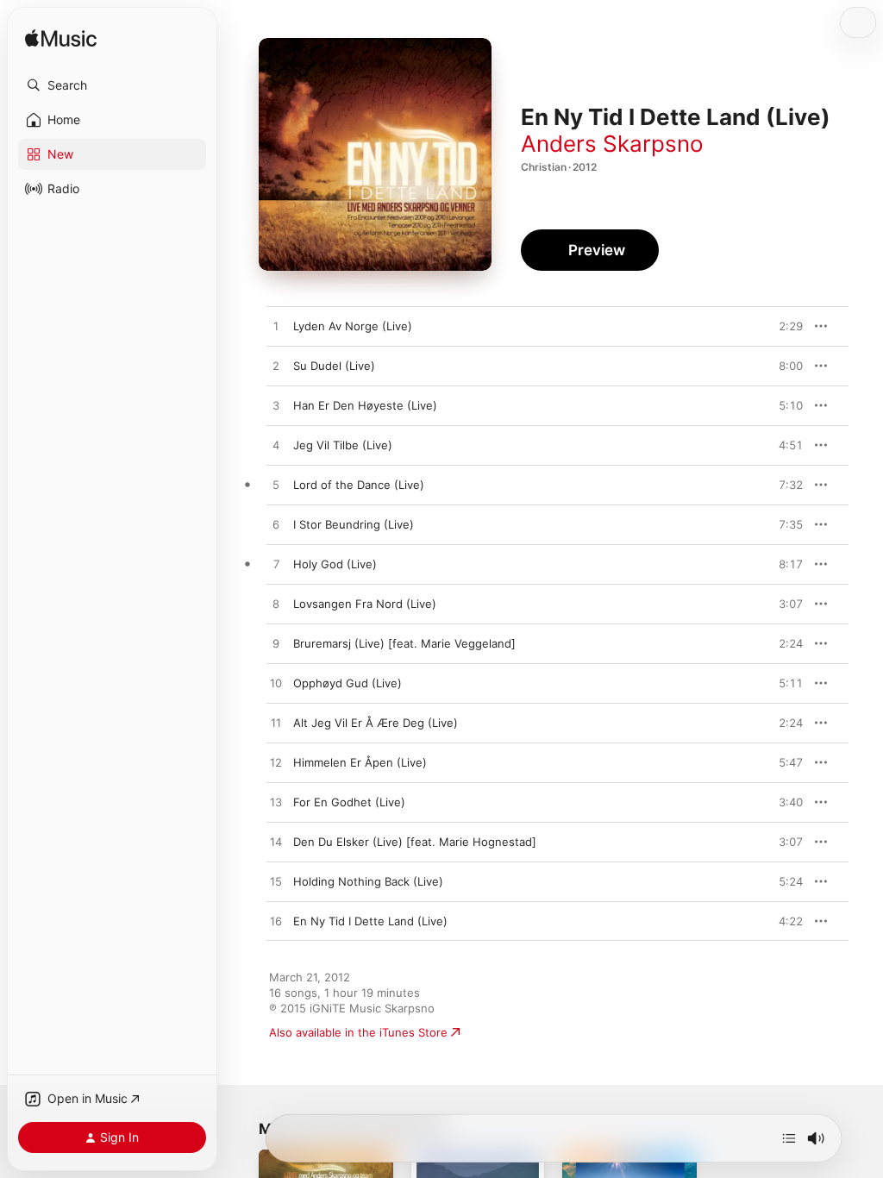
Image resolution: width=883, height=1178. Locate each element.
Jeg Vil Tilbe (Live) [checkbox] (342, 445)
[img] (61, 39)
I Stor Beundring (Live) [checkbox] (353, 524)
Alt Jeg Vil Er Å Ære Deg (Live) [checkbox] (375, 723)
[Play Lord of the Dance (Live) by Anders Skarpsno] (276, 485)
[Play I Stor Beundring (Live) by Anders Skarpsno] (276, 525)
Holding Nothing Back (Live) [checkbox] (368, 881)
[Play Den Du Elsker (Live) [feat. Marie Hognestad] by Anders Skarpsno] (276, 842)
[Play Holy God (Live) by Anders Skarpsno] (276, 565)
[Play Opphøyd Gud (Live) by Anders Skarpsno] (276, 684)
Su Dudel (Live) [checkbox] (334, 366)
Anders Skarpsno (612, 143)
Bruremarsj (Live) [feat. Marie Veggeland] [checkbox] (404, 643)
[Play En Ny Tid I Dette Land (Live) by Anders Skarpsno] (276, 922)
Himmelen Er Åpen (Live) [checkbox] (360, 762)
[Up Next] (789, 1138)
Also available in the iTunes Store (358, 1032)
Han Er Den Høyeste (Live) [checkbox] (365, 405)
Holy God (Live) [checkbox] (335, 564)
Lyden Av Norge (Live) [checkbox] (352, 326)
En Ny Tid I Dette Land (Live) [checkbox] (370, 921)
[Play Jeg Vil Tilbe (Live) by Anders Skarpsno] (276, 446)
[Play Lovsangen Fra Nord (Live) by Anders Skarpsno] (276, 604)
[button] (112, 85)
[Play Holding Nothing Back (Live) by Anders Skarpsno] (276, 882)
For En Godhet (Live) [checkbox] (349, 802)
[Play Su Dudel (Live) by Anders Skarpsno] (276, 366)
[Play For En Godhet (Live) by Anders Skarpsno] (276, 803)
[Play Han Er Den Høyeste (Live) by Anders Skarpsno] (276, 406)
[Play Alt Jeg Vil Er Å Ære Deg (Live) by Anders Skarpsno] (276, 723)
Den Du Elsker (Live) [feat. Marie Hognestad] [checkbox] (414, 842)
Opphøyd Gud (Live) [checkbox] (347, 683)
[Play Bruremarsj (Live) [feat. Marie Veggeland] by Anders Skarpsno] (276, 644)
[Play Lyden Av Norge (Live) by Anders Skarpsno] (276, 327)
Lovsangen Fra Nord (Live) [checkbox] (364, 604)
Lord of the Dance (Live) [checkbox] (358, 485)
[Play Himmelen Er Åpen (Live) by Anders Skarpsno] (276, 763)
